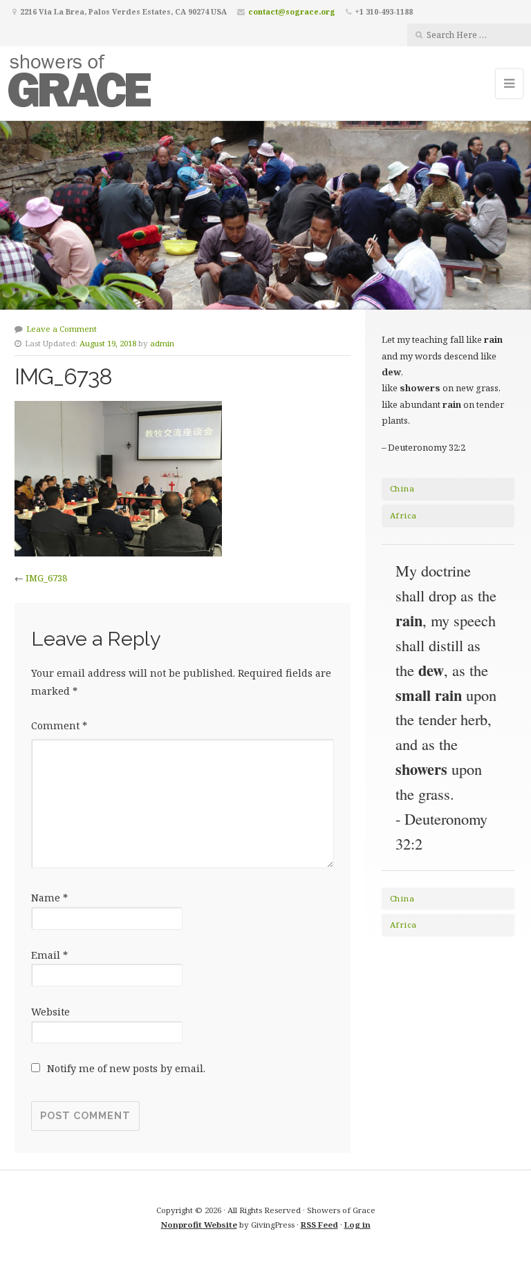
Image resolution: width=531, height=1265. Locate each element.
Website (50, 1011)
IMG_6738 (46, 578)
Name (49, 897)
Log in (357, 1224)
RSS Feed (319, 1224)
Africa (403, 515)
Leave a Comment (61, 329)
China (402, 488)
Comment (59, 725)
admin (162, 343)
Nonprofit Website (199, 1224)
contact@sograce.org (291, 11)
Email (49, 955)
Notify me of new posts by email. (126, 1068)
